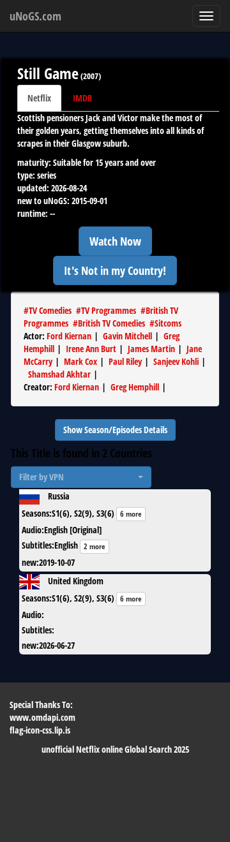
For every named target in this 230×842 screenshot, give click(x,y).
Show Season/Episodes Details (115, 430)
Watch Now (115, 241)
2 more (94, 546)
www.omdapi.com (42, 717)
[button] (81, 477)
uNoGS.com (35, 16)
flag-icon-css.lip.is (40, 730)
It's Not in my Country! (115, 270)
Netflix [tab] (39, 98)
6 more (131, 513)
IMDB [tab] (82, 98)
